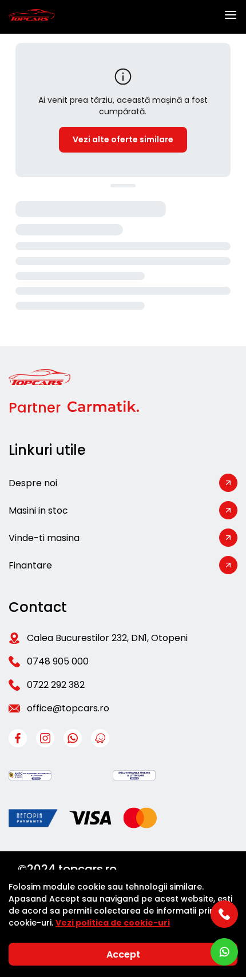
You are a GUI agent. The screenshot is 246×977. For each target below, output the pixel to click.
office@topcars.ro (68, 708)
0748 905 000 (58, 661)
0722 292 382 (56, 684)
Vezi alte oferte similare (123, 139)
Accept (123, 954)
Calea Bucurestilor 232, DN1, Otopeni (107, 637)
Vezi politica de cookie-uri (112, 922)
